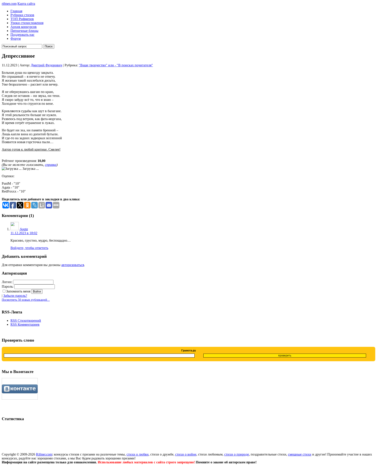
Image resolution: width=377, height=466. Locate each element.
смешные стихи (299, 454)
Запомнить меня (18, 291)
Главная (16, 11)
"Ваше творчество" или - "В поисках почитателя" (116, 65)
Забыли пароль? (15, 295)
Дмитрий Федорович (46, 65)
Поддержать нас (22, 34)
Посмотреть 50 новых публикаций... (26, 299)
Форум (15, 38)
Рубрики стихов (22, 15)
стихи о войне (185, 454)
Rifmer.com (44, 454)
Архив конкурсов (23, 27)
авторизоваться (72, 265)
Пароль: (8, 286)
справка (51, 165)
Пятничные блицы (24, 31)
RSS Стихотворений (25, 320)
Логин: (7, 282)
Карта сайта (26, 3)
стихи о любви (138, 454)
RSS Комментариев (24, 324)
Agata (24, 229)
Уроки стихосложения (26, 23)
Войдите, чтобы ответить (29, 248)
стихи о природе (236, 454)
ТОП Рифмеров (22, 19)
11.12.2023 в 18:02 (23, 233)
